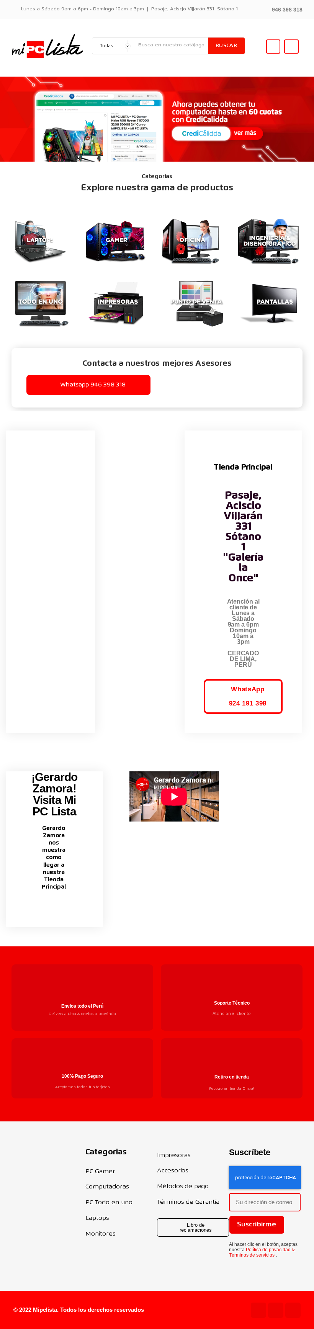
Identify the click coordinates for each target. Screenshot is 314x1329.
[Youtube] (258, 1310)
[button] (282, 9)
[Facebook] (293, 1310)
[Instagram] (275, 1310)
